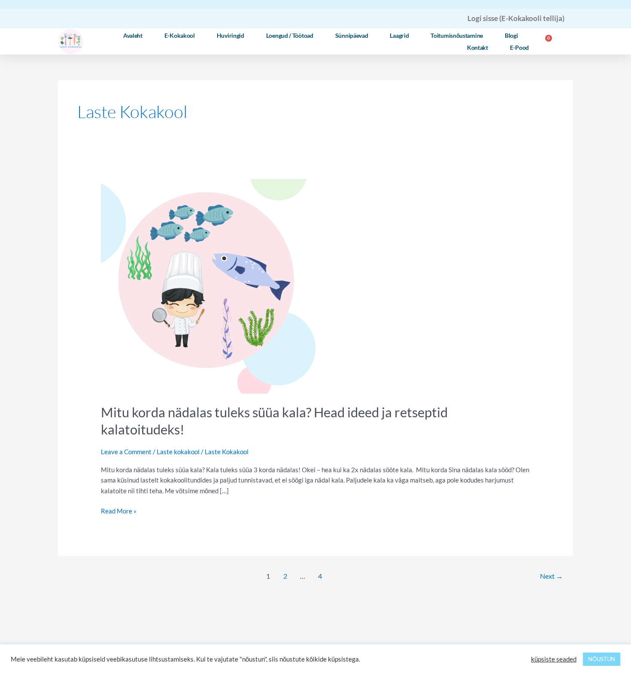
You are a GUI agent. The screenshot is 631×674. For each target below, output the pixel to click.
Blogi (511, 35)
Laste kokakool (178, 451)
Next (551, 576)
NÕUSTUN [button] (601, 659)
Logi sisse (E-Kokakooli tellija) (515, 18)
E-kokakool (179, 35)
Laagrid (399, 35)
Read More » (119, 510)
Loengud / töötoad (289, 35)
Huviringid (230, 35)
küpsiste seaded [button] (553, 659)
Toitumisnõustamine (457, 35)
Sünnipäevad (351, 35)
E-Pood (519, 47)
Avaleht (133, 35)
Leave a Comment (126, 451)
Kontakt (477, 47)
